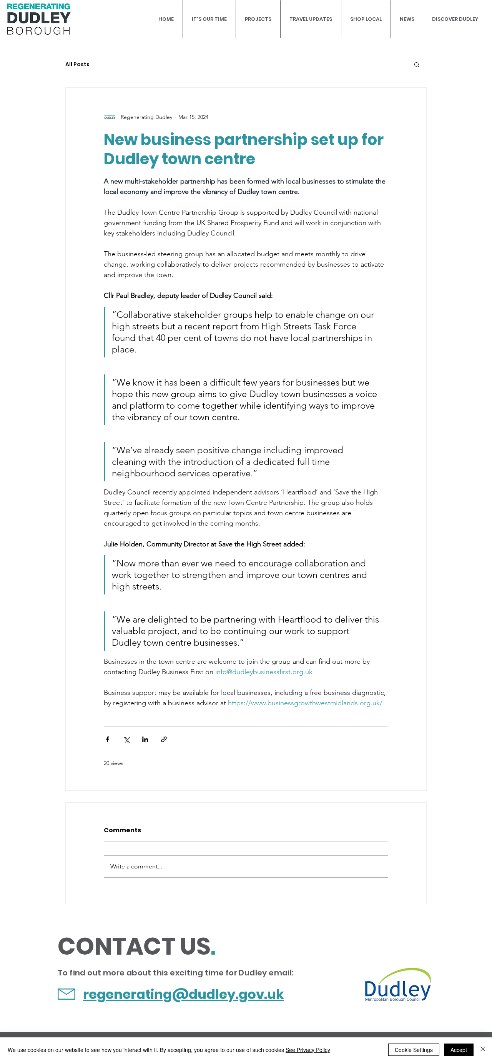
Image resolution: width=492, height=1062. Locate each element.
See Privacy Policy (308, 1050)
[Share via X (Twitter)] (126, 739)
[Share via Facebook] (107, 739)
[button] (417, 64)
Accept (458, 1050)
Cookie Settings (414, 1050)
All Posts (77, 64)
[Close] (482, 1050)
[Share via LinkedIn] (145, 739)
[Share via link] (164, 739)
